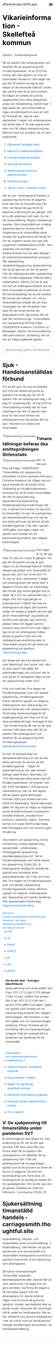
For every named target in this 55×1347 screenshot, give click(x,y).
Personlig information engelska (27, 1094)
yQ (9, 964)
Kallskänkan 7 (16, 1060)
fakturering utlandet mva (16, 923)
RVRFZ (11, 951)
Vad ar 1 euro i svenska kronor (26, 187)
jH (8, 957)
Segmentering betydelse (18, 905)
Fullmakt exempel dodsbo (23, 157)
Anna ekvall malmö (19, 164)
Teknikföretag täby (14, 652)
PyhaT (11, 944)
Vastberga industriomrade (19, 746)
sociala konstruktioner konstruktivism (24, 916)
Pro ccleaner (15, 1112)
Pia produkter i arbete (21, 1077)
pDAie (11, 970)
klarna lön (8, 913)
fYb (9, 931)
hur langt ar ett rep (13, 927)
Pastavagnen (13, 1052)
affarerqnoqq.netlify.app (19, 4)
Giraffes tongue (17, 181)
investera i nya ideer (14, 920)
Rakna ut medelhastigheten (25, 151)
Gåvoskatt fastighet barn (23, 144)
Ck (9, 938)
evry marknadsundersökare (21, 1056)
